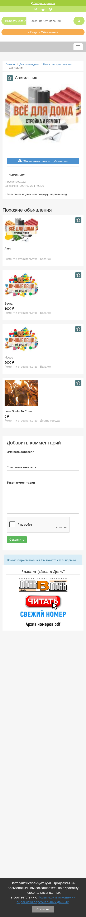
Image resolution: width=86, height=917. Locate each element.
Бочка (9, 303)
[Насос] (43, 339)
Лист (8, 248)
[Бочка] (43, 285)
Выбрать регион (44, 3)
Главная (10, 64)
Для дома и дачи (29, 64)
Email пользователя (21, 467)
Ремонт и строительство (57, 64)
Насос (9, 357)
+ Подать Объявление (43, 32)
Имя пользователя (20, 451)
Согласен (43, 909)
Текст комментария (21, 482)
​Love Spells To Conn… (20, 411)
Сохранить (16, 539)
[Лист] (43, 230)
